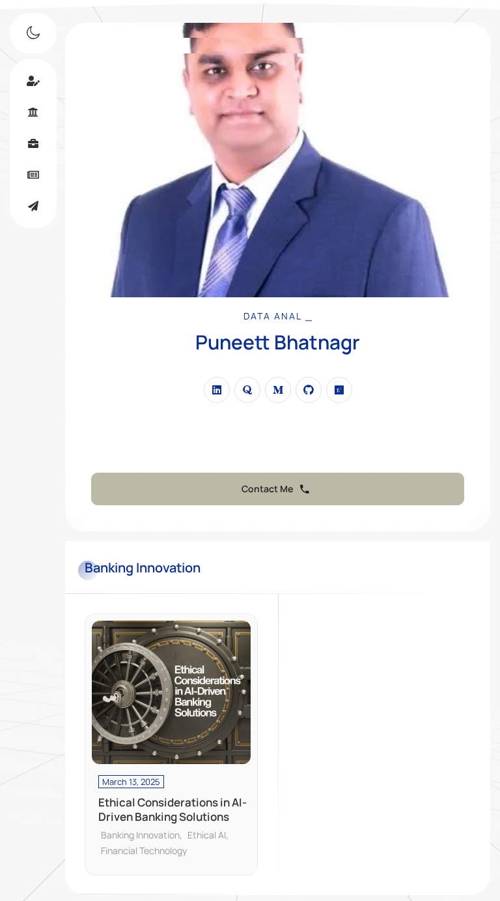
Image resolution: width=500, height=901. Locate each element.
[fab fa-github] (309, 390)
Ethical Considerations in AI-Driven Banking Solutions (172, 809)
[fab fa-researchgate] (339, 390)
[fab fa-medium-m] (278, 390)
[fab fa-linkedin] (217, 390)
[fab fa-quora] (247, 390)
